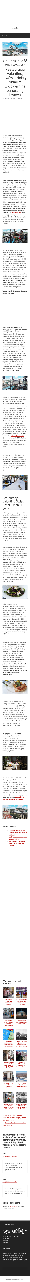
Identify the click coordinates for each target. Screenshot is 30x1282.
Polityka (5, 1240)
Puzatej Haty (16, 213)
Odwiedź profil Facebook (10, 1236)
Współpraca (6, 1238)
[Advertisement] (15, 118)
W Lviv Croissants (17, 436)
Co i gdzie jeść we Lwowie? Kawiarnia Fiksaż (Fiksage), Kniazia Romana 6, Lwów (14, 1117)
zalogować (13, 1207)
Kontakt (5, 1243)
